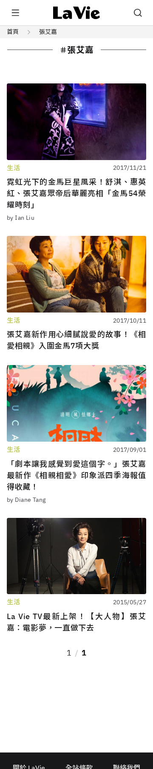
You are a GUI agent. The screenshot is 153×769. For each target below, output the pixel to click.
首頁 (13, 32)
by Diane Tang (26, 499)
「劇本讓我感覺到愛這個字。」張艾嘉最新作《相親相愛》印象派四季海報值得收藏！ (76, 475)
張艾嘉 (48, 32)
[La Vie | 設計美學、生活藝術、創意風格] (76, 12)
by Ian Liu (20, 217)
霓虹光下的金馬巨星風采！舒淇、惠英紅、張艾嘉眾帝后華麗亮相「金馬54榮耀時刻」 (76, 193)
